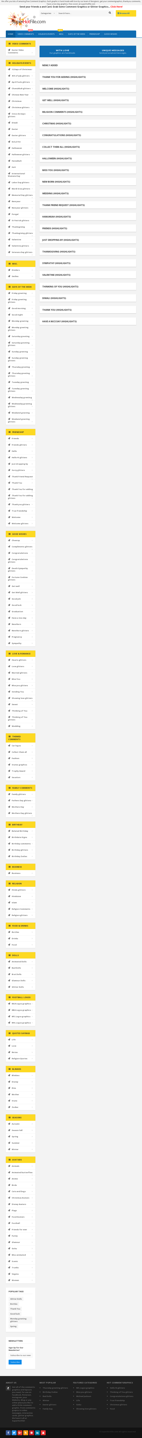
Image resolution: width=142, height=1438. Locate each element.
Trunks (15, 1267)
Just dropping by (20, 464)
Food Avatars (18, 1217)
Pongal (15, 214)
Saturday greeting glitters (19, 344)
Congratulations (20, 553)
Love (14, 1046)
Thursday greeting (21, 367)
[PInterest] (31, 1432)
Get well (16, 586)
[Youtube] (43, 1432)
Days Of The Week (76, 34)
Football (16, 1223)
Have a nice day (19, 618)
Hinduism (16, 896)
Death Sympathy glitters (18, 569)
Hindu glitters (19, 890)
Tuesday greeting (20, 382)
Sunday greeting (20, 351)
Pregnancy (17, 637)
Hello (14, 451)
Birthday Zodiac (19, 856)
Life (14, 1039)
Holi (14, 167)
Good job (16, 599)
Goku (14, 1248)
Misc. (61, 32)
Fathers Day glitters (21, 800)
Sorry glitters (18, 470)
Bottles (15, 932)
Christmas (16, 101)
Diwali (15, 122)
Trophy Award (18, 771)
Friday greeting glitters (17, 300)
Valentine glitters (20, 246)
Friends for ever (19, 1229)
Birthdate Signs (19, 837)
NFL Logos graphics (21, 1016)
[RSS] (25, 1432)
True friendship (19, 511)
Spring (15, 1136)
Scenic (15, 1261)
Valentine (16, 239)
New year (16, 201)
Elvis (14, 1088)
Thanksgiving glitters (22, 233)
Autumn (16, 1124)
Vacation (16, 777)
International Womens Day (16, 174)
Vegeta (15, 1274)
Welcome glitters (20, 523)
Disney (15, 1082)
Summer (16, 1143)
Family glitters (19, 794)
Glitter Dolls (18, 987)
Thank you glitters (21, 504)
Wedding (16, 726)
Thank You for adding (22, 489)
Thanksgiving (18, 227)
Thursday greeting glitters (19, 374)
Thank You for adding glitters (20, 496)
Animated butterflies (22, 1172)
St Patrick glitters (20, 220)
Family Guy (48, 1409)
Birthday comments (21, 843)
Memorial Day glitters (22, 195)
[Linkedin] (37, 1432)
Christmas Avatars (20, 1198)
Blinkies (15, 1075)
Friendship (94, 34)
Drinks (15, 938)
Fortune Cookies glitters (18, 578)
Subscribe (15, 1362)
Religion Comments (21, 909)
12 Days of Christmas (22, 69)
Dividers (16, 270)
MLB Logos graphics (21, 1003)
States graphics (19, 764)
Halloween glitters (21, 154)
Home (10, 34)
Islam (14, 902)
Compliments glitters (22, 546)
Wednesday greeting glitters (20, 405)
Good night (17, 314)
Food (14, 944)
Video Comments (26, 32)
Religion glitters (19, 915)
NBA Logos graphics (21, 1010)
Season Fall (17, 1130)
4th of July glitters (21, 76)
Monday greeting (20, 321)
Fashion (15, 758)
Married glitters (19, 673)
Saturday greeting (21, 336)
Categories (46, 13)
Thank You (17, 483)
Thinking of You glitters (17, 718)
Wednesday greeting (22, 397)
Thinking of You (19, 711)
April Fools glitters (21, 82)
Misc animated (19, 1255)
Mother (15, 1094)
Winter (15, 1149)
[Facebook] (8, 1432)
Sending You (18, 691)
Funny (15, 1236)
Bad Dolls (16, 968)
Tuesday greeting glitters (18, 389)
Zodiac (15, 1107)
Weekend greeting (21, 413)
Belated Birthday (20, 831)
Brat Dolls (16, 974)
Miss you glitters (20, 685)
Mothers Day (18, 807)
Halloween (17, 148)
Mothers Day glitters (22, 813)
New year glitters (20, 208)
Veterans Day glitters (22, 252)
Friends (15, 438)
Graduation (17, 611)
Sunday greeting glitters (18, 359)
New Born (16, 624)
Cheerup (16, 540)
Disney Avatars (19, 1204)
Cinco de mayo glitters (17, 115)
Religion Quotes (19, 1058)
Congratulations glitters (18, 560)
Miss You (16, 679)
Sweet (15, 704)
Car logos (16, 745)
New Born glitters (20, 630)
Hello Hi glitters (19, 457)
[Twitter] (14, 1432)
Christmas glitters (20, 107)
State (14, 1100)
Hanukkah (17, 161)
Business (16, 873)
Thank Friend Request (22, 476)
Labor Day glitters (20, 182)
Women (15, 1280)
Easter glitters (19, 135)
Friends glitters (19, 445)
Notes (15, 1052)
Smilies (15, 276)
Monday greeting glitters (18, 328)
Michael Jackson (83, 1396)
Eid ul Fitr (16, 142)
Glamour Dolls (18, 980)
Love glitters (18, 666)
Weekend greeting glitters (19, 420)
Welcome (16, 517)
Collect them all (19, 752)
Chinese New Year (20, 94)
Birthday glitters (20, 850)
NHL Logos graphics (21, 1022)
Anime (15, 1178)
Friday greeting (19, 293)
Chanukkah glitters (21, 88)
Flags (14, 1210)
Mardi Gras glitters (21, 188)
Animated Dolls (19, 961)
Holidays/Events (46, 34)
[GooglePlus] (19, 1432)
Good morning (19, 308)
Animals (15, 1166)
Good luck (16, 605)
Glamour (16, 1242)
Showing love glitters (22, 698)
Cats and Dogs (19, 1191)
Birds (14, 1185)
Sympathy (16, 643)
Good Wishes (110, 34)
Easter (15, 129)
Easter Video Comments (16, 51)
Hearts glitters (19, 660)
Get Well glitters (20, 592)
